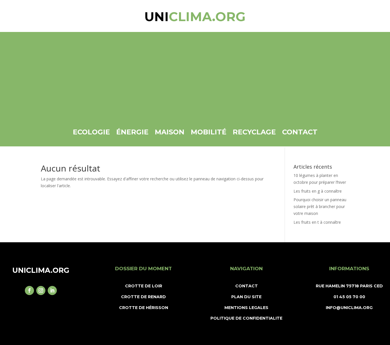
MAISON (169, 132)
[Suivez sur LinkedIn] (52, 290)
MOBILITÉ (208, 132)
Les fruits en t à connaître (317, 222)
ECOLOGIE (91, 132)
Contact (299, 132)
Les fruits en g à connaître (317, 191)
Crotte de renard (143, 296)
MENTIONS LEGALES (246, 307)
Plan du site (246, 296)
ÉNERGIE (132, 132)
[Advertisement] (195, 82)
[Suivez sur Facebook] (29, 290)
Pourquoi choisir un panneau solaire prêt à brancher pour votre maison (319, 206)
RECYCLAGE (254, 132)
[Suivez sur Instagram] (40, 290)
